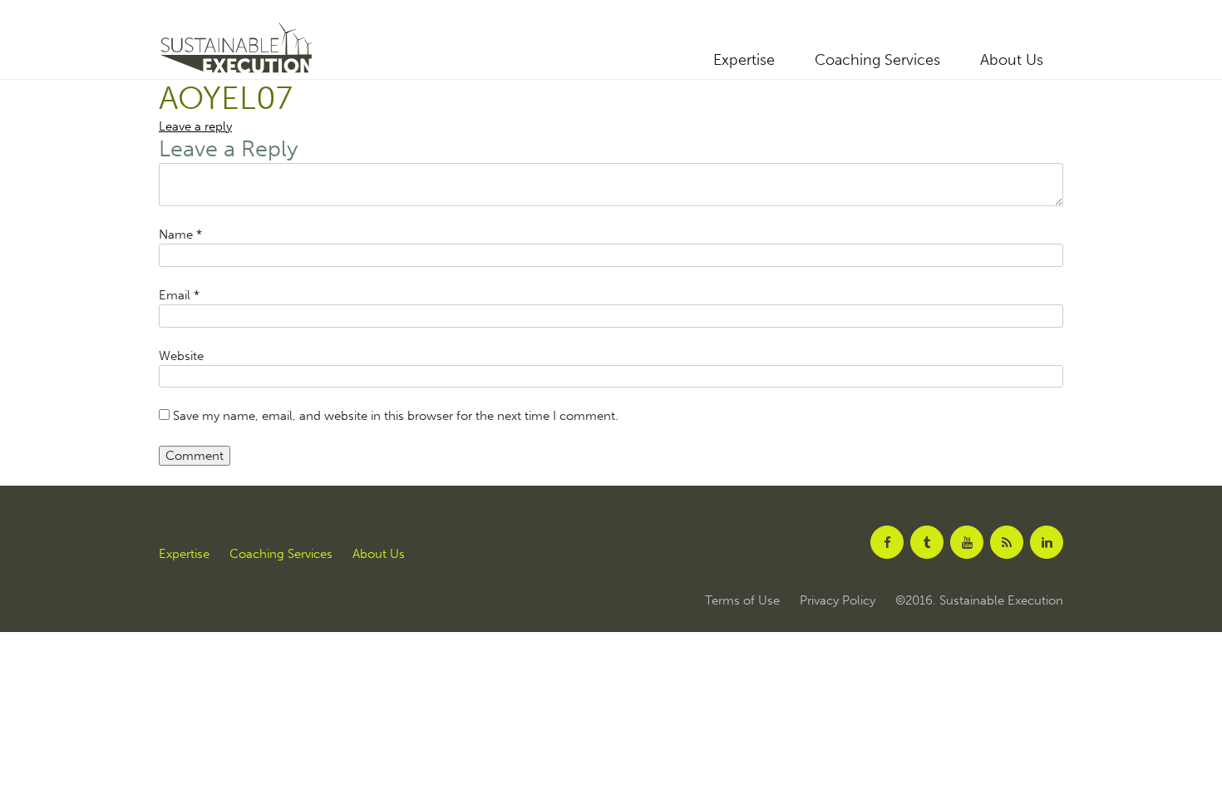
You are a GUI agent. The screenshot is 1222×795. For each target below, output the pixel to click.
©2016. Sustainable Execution (979, 601)
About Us (1011, 60)
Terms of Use (742, 601)
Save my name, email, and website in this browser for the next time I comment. (395, 415)
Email (179, 295)
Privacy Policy (837, 601)
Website (181, 355)
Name (180, 234)
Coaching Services (877, 60)
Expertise (744, 60)
